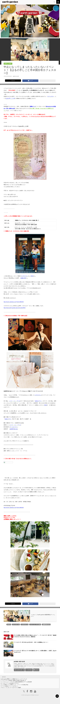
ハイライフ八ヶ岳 (13, 680)
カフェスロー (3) (16, 624)
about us (12, 700)
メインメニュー (58, 2)
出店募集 (30, 700)
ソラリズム (16, 681)
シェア (31, 80)
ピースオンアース (10, 683)
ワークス (9, 686)
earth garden (14, 679)
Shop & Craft (8, 63)
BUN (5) (9, 624)
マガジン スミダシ (11, 687)
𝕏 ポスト (13, 80)
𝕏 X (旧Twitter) (29, 669)
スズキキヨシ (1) (24, 624)
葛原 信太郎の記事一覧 (19, 669)
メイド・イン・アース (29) (35, 624)
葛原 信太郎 (16, 76)
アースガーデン (10, 2)
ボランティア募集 (49, 700)
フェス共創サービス (14, 684)
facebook (37, 669)
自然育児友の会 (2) (46, 624)
